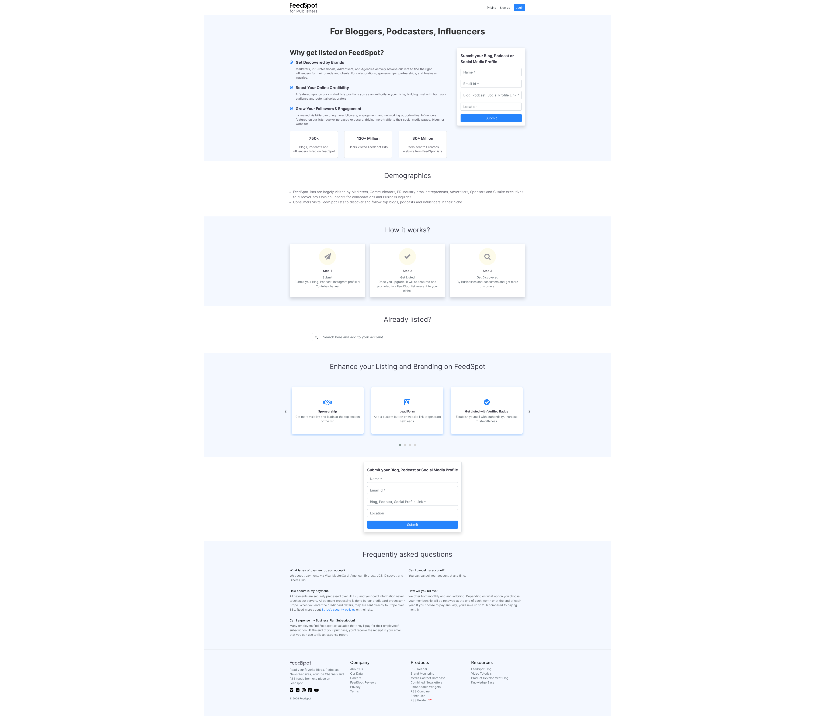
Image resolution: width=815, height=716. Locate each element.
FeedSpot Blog (481, 669)
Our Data (356, 673)
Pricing (491, 7)
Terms (354, 691)
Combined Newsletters (426, 682)
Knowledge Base (482, 682)
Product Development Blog (490, 678)
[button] (399, 445)
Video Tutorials (481, 673)
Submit (491, 118)
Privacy (355, 687)
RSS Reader (419, 669)
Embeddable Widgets (426, 687)
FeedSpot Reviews (363, 682)
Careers (355, 678)
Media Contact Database (428, 678)
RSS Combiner (421, 691)
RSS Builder (421, 700)
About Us (356, 669)
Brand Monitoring (422, 673)
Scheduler (418, 696)
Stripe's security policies (338, 609)
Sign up (505, 7)
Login (519, 7)
